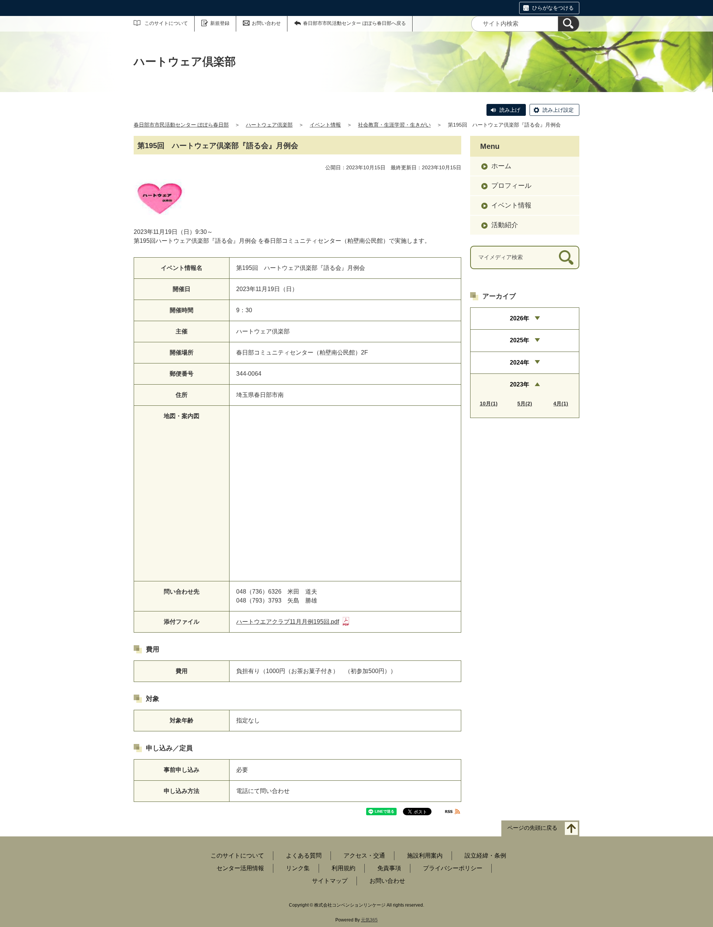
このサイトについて (166, 23)
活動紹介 (504, 225)
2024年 (519, 362)
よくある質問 (304, 855)
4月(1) (560, 404)
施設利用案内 (425, 855)
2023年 (519, 384)
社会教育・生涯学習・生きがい (394, 125)
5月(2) (524, 404)
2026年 (519, 318)
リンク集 (298, 868)
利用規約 (343, 868)
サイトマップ (330, 881)
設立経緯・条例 (485, 855)
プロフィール (511, 185)
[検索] (568, 24)
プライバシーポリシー (452, 868)
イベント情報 (325, 125)
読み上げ (509, 110)
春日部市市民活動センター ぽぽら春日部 (181, 125)
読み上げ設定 (558, 110)
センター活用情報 (240, 868)
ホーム (501, 166)
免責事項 (389, 868)
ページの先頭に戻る (532, 828)
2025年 (519, 340)
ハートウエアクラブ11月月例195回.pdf (287, 621)
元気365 (369, 920)
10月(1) (489, 404)
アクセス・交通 (364, 855)
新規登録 (219, 23)
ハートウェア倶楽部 (269, 125)
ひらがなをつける (553, 8)
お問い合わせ (266, 23)
